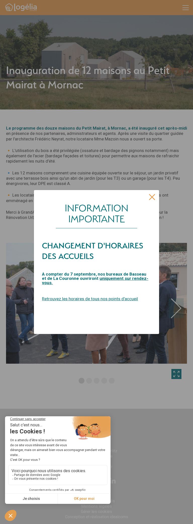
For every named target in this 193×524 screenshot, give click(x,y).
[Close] (152, 197)
